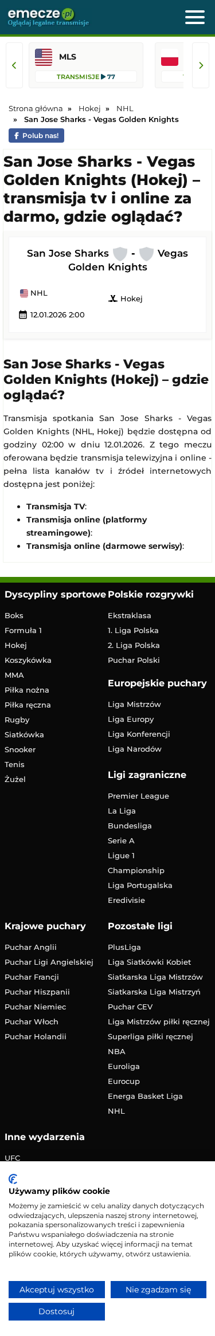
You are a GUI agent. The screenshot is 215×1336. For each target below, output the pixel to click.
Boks (14, 615)
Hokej (125, 298)
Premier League (138, 795)
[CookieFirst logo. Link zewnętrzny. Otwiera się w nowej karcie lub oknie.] (13, 1179)
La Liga (122, 810)
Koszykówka (28, 660)
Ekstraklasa (129, 615)
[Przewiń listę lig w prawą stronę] (200, 65)
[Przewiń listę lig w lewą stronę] (14, 65)
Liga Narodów (135, 748)
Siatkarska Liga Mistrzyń (154, 991)
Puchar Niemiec (35, 1006)
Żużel (15, 779)
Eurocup (124, 1081)
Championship (136, 870)
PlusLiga (124, 947)
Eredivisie (126, 900)
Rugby (17, 719)
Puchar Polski (134, 660)
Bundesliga (130, 825)
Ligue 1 (121, 855)
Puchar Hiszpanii (37, 991)
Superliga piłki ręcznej (150, 1036)
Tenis (15, 764)
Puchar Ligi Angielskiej (49, 961)
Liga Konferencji (139, 733)
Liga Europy (131, 719)
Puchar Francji (32, 976)
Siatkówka (24, 734)
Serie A (121, 840)
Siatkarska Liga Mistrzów (155, 976)
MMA (14, 674)
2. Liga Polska (134, 645)
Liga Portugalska (140, 885)
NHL (38, 293)
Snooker (20, 749)
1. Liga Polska (133, 630)
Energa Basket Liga (145, 1096)
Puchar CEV (130, 1006)
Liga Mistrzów (134, 704)
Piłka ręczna (28, 704)
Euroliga (124, 1066)
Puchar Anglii (31, 947)
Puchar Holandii (36, 1036)
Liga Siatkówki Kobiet (149, 961)
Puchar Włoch (31, 1021)
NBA (117, 1051)
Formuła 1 (23, 630)
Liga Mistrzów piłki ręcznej (159, 1021)
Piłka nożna (27, 689)
